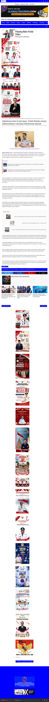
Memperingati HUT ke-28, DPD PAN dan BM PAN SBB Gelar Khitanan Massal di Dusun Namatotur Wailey (24, 296)
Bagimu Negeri (20, 658)
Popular (24, 661)
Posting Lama (43, 306)
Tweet (9, 273)
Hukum (23, 22)
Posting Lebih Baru (6, 306)
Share (20, 273)
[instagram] (46, 1)
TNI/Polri (29, 22)
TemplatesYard (11, 700)
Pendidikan (35, 22)
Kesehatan (42, 22)
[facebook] (41, 1)
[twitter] (43, 1)
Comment (43, 273)
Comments (30, 661)
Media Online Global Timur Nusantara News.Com (30, 700)
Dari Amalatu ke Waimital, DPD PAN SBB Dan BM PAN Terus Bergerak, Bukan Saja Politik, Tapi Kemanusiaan (8, 296)
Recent (18, 661)
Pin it (32, 273)
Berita (8, 22)
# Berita (6, 266)
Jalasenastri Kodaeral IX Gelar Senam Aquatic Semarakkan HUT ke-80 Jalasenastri (39, 295)
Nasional (13, 22)
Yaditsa (17, 658)
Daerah (18, 22)
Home (3, 22)
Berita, (22, 126)
